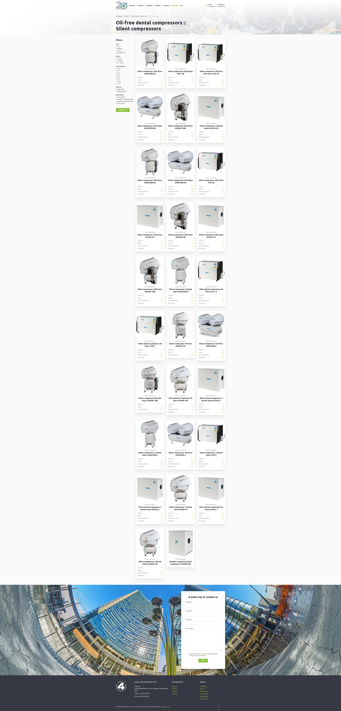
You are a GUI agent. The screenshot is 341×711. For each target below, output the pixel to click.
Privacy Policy (204, 694)
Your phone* (188, 619)
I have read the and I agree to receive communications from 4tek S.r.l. (203, 654)
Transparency (204, 696)
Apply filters (123, 110)
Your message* (189, 628)
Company (149, 5)
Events (202, 689)
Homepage (119, 16)
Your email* (188, 611)
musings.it (167, 706)
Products (132, 5)
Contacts (166, 5)
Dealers (174, 691)
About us (175, 686)
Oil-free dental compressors (138, 16)
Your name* (188, 602)
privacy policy (201, 653)
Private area (175, 5)
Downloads (203, 686)
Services (140, 5)
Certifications (204, 691)
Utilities (158, 5)
